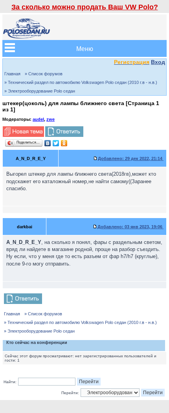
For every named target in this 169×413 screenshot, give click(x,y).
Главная (12, 73)
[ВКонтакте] (48, 143)
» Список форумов (43, 73)
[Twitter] (56, 143)
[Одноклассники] (64, 143)
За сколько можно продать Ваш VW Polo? (84, 7)
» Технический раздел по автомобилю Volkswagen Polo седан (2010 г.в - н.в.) (80, 82)
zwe (50, 119)
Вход (158, 62)
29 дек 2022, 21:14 (130, 158)
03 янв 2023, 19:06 (130, 226)
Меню (84, 48)
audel (38, 119)
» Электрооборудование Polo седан (39, 91)
